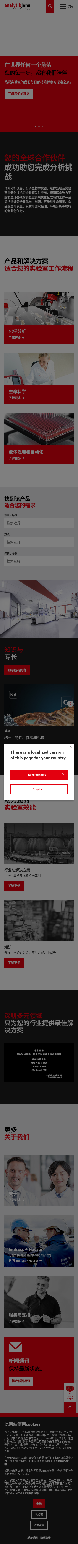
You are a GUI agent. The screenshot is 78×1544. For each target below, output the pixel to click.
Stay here (39, 789)
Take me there (37, 775)
